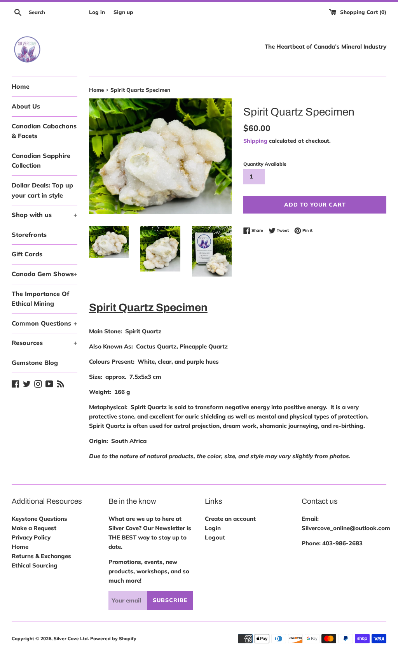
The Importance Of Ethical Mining (40, 299)
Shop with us (44, 215)
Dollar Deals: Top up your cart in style (42, 190)
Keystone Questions (39, 518)
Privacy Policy (31, 537)
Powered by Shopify (113, 638)
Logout (215, 537)
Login (213, 528)
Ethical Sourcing (35, 565)
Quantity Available (264, 164)
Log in (97, 12)
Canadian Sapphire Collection (41, 161)
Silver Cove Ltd (71, 638)
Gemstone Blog (35, 362)
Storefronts (29, 234)
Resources (44, 343)
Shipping (255, 140)
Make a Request (34, 528)
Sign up (123, 12)
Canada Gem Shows (44, 274)
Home (21, 86)
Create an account (230, 518)
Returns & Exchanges (41, 556)
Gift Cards (27, 254)
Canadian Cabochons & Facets (44, 131)
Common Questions (44, 323)
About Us (26, 106)
